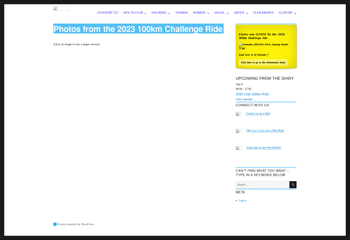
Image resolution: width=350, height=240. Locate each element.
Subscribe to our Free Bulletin (263, 147)
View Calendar (244, 99)
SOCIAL (219, 12)
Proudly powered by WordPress (75, 224)
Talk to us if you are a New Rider (265, 130)
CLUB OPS (285, 12)
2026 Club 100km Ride (252, 94)
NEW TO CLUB (133, 12)
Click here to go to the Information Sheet (263, 63)
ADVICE (239, 12)
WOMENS (199, 12)
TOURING (181, 12)
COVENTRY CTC (107, 12)
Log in (242, 200)
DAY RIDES (159, 12)
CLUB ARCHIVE (263, 12)
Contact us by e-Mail (258, 113)
